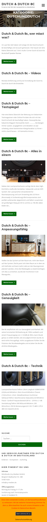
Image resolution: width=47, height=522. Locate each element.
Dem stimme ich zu (23, 514)
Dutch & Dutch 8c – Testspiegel (16, 105)
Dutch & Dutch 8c (18, 4)
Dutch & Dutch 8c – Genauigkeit (16, 296)
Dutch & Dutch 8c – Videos (21, 73)
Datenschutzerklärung (23, 519)
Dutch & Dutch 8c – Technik (22, 366)
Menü (43, 5)
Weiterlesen (8, 61)
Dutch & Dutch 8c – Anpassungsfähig (16, 227)
